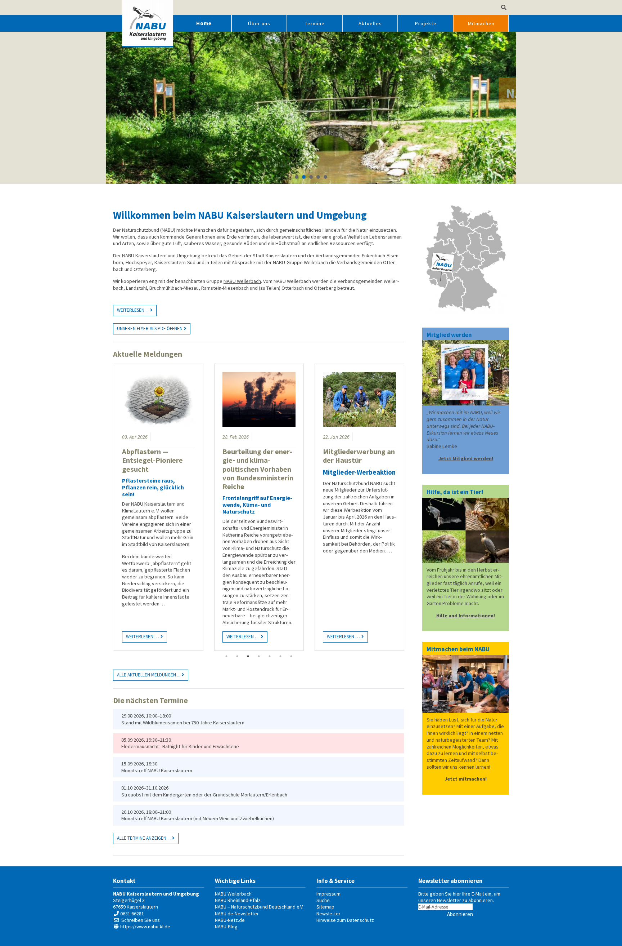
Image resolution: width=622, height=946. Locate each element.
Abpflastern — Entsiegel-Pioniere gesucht (152, 460)
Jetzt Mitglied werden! (465, 458)
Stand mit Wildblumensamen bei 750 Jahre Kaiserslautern (182, 722)
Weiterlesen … (140, 635)
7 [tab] (291, 656)
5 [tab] (269, 656)
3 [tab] (248, 656)
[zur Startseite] (147, 23)
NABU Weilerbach (242, 281)
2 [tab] (237, 656)
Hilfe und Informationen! (465, 615)
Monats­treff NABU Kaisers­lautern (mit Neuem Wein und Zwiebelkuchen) (197, 818)
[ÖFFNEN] (503, 7)
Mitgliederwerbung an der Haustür (359, 456)
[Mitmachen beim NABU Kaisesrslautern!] (465, 530)
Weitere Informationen (312, 131)
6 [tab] (280, 656)
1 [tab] (226, 656)
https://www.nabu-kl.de (145, 926)
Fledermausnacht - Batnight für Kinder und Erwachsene (180, 746)
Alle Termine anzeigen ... (144, 838)
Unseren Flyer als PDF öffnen (149, 328)
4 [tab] (258, 656)
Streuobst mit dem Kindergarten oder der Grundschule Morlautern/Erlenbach (204, 794)
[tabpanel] (158, 507)
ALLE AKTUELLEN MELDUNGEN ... (148, 675)
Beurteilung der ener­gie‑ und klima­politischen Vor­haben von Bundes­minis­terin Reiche (257, 469)
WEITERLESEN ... (133, 310)
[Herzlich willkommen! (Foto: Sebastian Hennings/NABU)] (465, 372)
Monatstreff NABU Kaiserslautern (156, 770)
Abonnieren (460, 914)
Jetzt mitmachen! (466, 779)
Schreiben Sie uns (140, 920)
